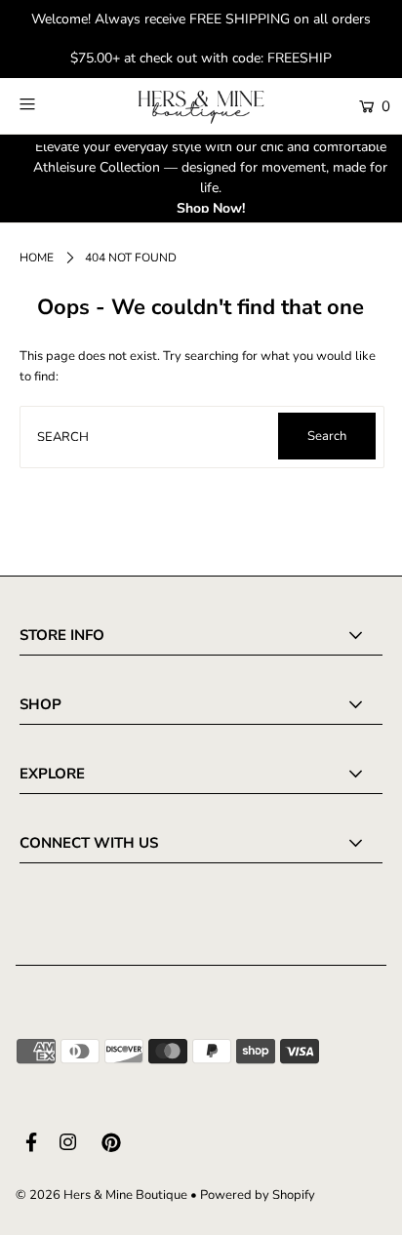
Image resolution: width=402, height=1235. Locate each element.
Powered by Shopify (257, 1195)
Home (37, 257)
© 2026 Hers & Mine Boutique (101, 1195)
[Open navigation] (53, 104)
